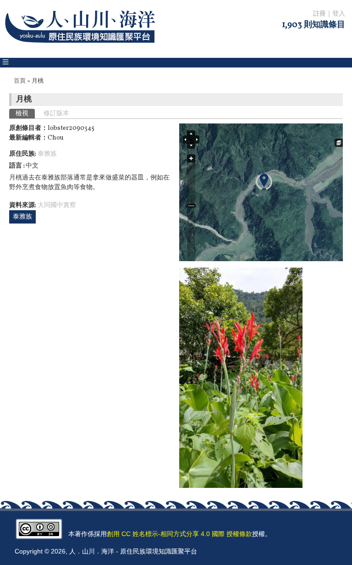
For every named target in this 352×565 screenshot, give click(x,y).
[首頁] (82, 48)
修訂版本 (56, 113)
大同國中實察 (57, 205)
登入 (338, 14)
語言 (16, 166)
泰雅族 (47, 154)
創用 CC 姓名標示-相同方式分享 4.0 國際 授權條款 (179, 533)
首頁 (20, 81)
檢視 (25, 113)
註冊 (319, 14)
